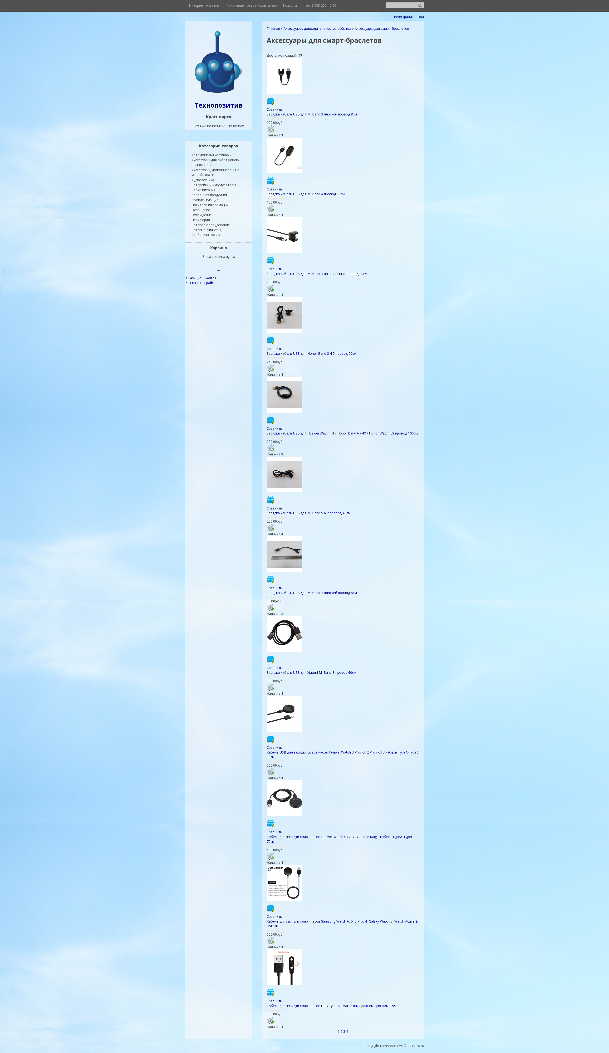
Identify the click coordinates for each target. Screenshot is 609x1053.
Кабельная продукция (209, 195)
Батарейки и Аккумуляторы (214, 185)
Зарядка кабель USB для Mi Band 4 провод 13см (306, 194)
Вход (420, 17)
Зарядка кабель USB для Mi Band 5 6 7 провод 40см (308, 513)
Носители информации (210, 205)
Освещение (201, 210)
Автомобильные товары (211, 155)
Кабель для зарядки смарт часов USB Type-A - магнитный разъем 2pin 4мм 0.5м (331, 1005)
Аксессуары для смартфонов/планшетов (215, 162)
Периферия (201, 220)
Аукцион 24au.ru (203, 278)
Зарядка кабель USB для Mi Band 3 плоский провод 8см (312, 114)
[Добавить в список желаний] (270, 101)
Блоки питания (204, 190)
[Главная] (218, 93)
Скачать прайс (202, 282)
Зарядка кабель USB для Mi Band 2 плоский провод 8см (312, 592)
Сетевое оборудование (211, 225)
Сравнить (274, 109)
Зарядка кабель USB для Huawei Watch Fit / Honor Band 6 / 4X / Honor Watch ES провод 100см (342, 433)
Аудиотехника (203, 180)
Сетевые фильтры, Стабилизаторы (207, 232)
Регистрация (403, 17)
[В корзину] (270, 129)
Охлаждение (202, 215)
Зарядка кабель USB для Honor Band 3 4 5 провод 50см (311, 353)
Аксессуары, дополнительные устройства (216, 172)
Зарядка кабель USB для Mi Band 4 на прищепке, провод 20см (317, 273)
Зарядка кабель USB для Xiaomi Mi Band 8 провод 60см (311, 672)
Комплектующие (205, 200)
